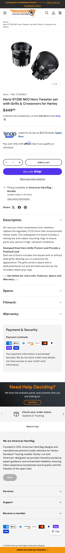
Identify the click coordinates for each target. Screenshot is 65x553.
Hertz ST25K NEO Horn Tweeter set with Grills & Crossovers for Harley (29, 25)
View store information (18, 199)
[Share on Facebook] (19, 207)
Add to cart (43, 162)
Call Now (32, 402)
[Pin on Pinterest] (25, 207)
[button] (32, 550)
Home (5, 22)
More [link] (10, 477)
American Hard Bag (18, 545)
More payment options (32, 179)
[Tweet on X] (13, 207)
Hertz (5, 94)
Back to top (33, 426)
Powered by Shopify (36, 545)
